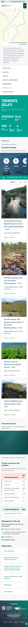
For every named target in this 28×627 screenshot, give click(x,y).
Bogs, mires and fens (14, 177)
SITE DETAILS (7, 68)
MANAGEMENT (7, 84)
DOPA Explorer (8, 585)
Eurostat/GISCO (23, 44)
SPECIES (5, 76)
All (4, 177)
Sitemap (16, 622)
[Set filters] (25, 182)
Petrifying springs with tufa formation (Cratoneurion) (13, 280)
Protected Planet (8, 591)
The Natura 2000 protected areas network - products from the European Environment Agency (13, 568)
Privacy (10, 622)
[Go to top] (26, 624)
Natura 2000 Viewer (9, 551)
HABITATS (6, 72)
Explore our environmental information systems (14, 615)
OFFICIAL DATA (7, 92)
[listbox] (18, 1)
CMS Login (22, 622)
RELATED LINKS (7, 88)
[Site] (9, 6)
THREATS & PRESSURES (10, 80)
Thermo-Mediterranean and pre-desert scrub (13, 404)
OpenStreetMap (15, 42)
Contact (5, 622)
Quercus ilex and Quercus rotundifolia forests (12, 364)
